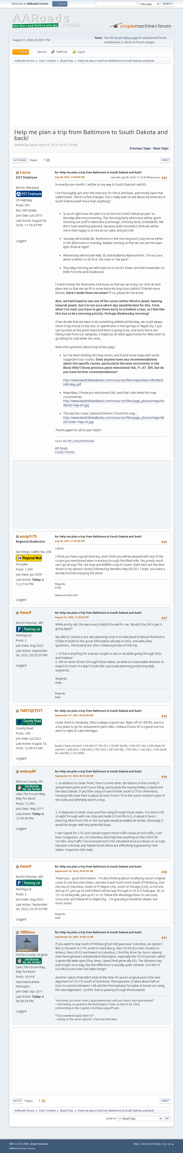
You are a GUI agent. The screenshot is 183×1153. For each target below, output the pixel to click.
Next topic (161, 148)
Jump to (111, 1118)
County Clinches (65, 452)
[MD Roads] (17, 235)
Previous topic (140, 148)
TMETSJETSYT (31, 710)
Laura (25, 172)
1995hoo (27, 932)
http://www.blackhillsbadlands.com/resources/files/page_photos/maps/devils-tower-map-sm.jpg (113, 420)
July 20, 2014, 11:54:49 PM (70, 541)
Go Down (19, 160)
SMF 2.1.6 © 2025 (19, 1144)
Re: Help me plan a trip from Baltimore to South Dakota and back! (98, 172)
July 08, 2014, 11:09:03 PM (70, 177)
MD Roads (61, 448)
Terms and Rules (151, 1143)
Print (165, 160)
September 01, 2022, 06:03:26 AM (74, 715)
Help (136, 1143)
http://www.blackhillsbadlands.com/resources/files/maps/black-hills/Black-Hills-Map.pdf (113, 382)
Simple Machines (39, 1144)
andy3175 (28, 536)
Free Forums (28, 1148)
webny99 (28, 771)
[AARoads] (17, 594)
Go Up (17, 1100)
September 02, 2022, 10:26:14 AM (74, 936)
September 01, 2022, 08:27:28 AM (74, 776)
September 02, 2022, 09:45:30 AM (74, 871)
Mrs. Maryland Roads (81, 441)
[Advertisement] (91, 97)
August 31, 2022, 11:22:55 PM (72, 617)
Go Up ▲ (168, 1143)
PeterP (25, 612)
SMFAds (13, 1148)
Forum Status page (126, 38)
